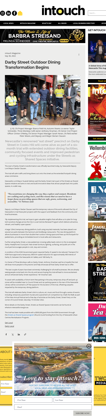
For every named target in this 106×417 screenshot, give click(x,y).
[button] (89, 345)
